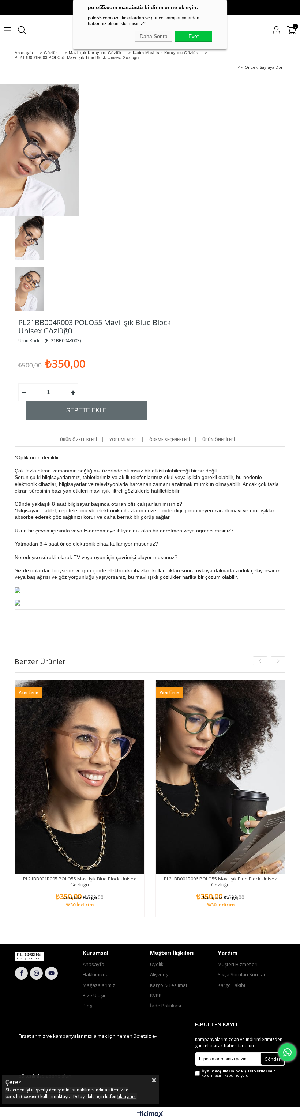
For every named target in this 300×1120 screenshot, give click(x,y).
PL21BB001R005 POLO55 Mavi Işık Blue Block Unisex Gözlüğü (79, 881)
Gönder (273, 1059)
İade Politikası (165, 1005)
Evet (193, 36)
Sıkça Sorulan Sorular (242, 974)
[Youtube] (51, 973)
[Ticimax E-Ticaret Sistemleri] (150, 1114)
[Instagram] (36, 973)
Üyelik (157, 964)
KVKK (156, 995)
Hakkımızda (96, 974)
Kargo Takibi (231, 985)
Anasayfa (93, 964)
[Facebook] (21, 973)
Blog (87, 1005)
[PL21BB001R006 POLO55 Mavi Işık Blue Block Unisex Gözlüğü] (220, 777)
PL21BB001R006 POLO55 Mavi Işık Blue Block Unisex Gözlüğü (220, 881)
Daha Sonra (154, 36)
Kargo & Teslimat (168, 985)
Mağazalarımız (99, 985)
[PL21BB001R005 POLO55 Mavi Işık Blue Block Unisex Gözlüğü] (79, 777)
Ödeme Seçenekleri (169, 439)
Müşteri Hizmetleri (238, 964)
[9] (37, 956)
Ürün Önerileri (218, 439)
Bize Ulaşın (95, 995)
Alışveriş (159, 974)
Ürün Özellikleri (78, 439)
